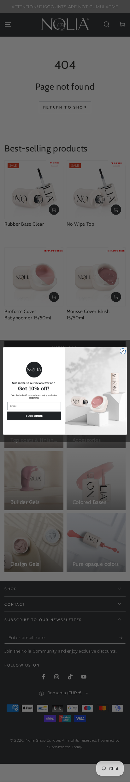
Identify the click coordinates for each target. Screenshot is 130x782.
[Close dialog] (123, 351)
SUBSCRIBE (34, 416)
